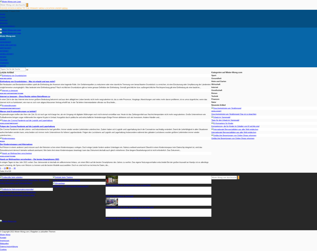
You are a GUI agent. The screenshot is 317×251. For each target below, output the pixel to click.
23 (5, 168)
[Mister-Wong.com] (10, 1)
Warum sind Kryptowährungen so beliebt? (18, 111)
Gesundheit (5, 42)
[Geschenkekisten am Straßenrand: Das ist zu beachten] (226, 108)
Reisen (3, 57)
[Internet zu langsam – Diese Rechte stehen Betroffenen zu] (9, 90)
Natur (3, 66)
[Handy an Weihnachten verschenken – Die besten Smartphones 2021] (16, 153)
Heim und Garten (8, 45)
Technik (4, 60)
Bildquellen (4, 23)
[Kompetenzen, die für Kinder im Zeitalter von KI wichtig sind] (222, 123)
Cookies (3, 17)
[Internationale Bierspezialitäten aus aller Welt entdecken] (234, 129)
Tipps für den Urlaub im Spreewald (225, 120)
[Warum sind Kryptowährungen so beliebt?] (8, 105)
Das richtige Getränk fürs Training (66, 180)
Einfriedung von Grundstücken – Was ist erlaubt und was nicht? (27, 81)
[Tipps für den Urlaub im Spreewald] (220, 117)
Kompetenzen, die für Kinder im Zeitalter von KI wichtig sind (235, 126)
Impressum (3, 20)
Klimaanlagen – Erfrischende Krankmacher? (71, 186)
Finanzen (4, 63)
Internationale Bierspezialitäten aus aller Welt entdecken (233, 132)
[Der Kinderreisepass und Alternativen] (7, 138)
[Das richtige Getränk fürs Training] (63, 177)
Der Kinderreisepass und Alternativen (16, 144)
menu (65, 8)
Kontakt (2, 14)
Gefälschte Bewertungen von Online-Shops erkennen (232, 138)
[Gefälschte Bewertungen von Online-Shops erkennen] (233, 135)
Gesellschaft (7, 54)
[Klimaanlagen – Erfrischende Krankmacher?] (59, 183)
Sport (3, 39)
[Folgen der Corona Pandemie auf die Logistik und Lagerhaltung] (26, 120)
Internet (4, 51)
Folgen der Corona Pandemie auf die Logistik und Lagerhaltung (27, 126)
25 (10, 168)
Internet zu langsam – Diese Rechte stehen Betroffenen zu (25, 96)
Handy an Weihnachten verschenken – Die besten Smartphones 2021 (29, 159)
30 (15, 168)
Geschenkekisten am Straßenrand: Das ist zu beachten (233, 114)
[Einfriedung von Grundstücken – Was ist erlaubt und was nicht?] (13, 75)
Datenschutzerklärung (7, 26)
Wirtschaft (5, 48)
